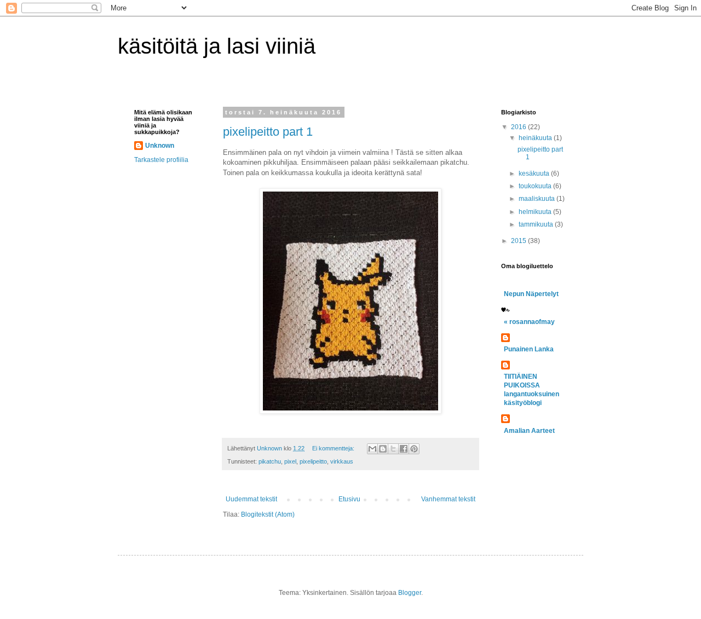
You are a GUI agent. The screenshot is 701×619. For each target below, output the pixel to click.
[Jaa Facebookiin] (403, 448)
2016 (519, 127)
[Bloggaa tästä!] (382, 448)
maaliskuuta (537, 199)
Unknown (159, 145)
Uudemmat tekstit (251, 499)
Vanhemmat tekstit (448, 499)
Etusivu (349, 499)
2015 (519, 241)
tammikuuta (537, 224)
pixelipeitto (313, 461)
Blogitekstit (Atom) (268, 514)
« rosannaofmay (529, 322)
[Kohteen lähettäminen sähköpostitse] (372, 448)
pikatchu (269, 461)
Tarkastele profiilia (161, 160)
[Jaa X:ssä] (393, 448)
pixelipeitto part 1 (268, 131)
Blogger (409, 593)
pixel (290, 461)
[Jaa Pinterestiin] (414, 448)
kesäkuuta (535, 173)
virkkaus (341, 461)
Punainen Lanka (529, 349)
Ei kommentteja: (334, 448)
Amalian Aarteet (529, 431)
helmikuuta (536, 212)
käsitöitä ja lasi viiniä (216, 46)
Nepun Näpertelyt (531, 294)
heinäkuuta (536, 138)
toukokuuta (536, 186)
